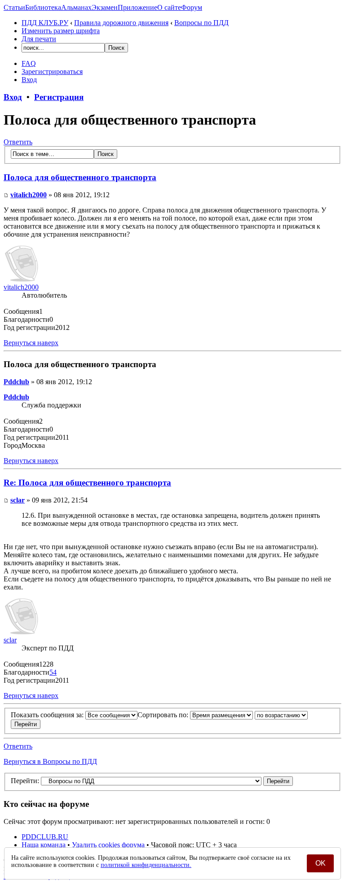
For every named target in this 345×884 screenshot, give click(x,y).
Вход (29, 79)
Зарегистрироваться (52, 71)
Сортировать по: (163, 715)
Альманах (76, 7)
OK (320, 863)
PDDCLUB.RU (45, 837)
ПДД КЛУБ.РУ (45, 22)
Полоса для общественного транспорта (80, 177)
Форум (191, 7)
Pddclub (16, 382)
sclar (17, 500)
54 (53, 672)
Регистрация (59, 97)
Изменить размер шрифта (61, 31)
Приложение (137, 7)
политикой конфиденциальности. (146, 865)
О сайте (169, 7)
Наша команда (44, 845)
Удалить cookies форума (108, 845)
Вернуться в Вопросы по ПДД (50, 761)
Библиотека (43, 7)
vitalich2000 (28, 195)
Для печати (39, 39)
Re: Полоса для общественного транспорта (87, 482)
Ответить (18, 142)
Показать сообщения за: (48, 715)
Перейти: (25, 780)
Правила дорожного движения (121, 22)
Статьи (14, 7)
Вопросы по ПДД (201, 22)
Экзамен (105, 7)
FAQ (29, 63)
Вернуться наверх (31, 343)
